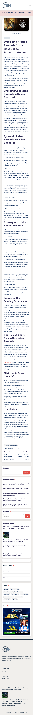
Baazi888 (6, 589)
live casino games (8, 591)
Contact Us (6, 572)
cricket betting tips (15, 589)
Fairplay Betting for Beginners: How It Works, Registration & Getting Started (16, 499)
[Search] (27, 516)
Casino (7, 38)
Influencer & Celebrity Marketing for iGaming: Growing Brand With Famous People (16, 483)
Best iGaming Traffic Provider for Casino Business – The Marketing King (15, 504)
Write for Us (6, 575)
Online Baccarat (15, 594)
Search (6, 468)
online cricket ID (19, 596)
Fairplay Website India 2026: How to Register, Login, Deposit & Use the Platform (16, 489)
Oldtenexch (6, 594)
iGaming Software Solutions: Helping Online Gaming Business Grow (16, 494)
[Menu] (30, 5)
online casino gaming (8, 596)
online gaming (7, 599)
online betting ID (24, 594)
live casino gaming (18, 591)
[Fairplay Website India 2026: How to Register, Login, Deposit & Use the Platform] (6, 535)
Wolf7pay (15, 599)
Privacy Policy (7, 578)
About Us (5, 569)
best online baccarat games (11, 445)
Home (3, 12)
